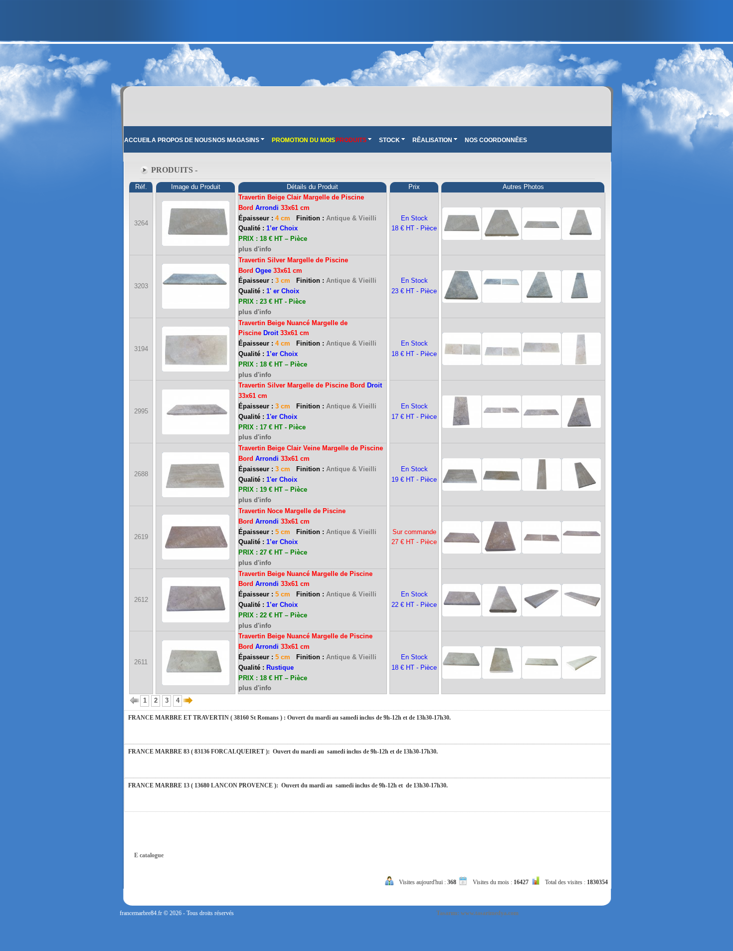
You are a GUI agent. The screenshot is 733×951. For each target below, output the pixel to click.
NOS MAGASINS (235, 140)
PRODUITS (351, 140)
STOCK (389, 140)
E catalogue (149, 855)
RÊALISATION (432, 140)
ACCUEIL (137, 140)
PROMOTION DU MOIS (303, 140)
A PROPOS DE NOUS (182, 140)
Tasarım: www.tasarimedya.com (477, 913)
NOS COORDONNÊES (496, 140)
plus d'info (254, 249)
